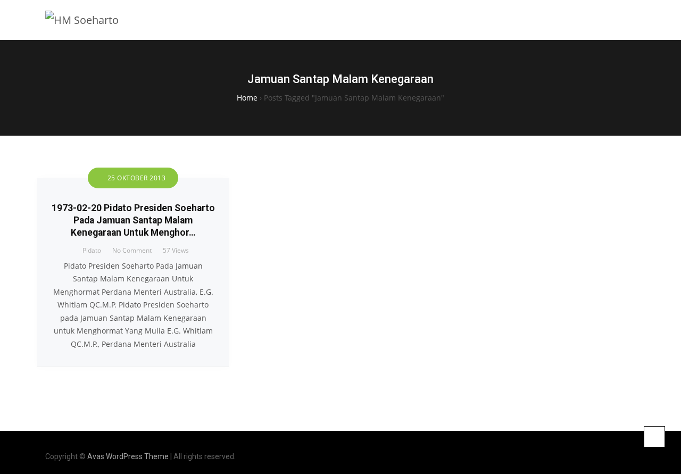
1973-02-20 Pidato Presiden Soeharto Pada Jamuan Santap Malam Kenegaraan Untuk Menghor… (133, 220)
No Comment (132, 250)
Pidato (91, 250)
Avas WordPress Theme (128, 456)
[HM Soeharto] (82, 20)
